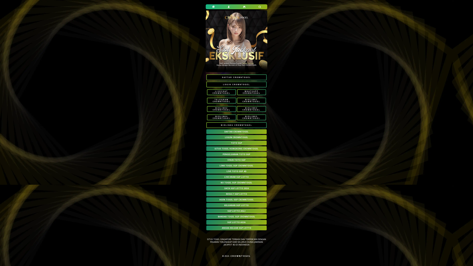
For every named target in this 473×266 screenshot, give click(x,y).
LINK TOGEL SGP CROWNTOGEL (236, 165)
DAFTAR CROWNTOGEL (236, 131)
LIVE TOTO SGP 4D (236, 171)
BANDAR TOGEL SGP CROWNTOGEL (236, 216)
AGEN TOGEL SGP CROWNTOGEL (236, 199)
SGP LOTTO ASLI (236, 211)
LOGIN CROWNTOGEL (236, 137)
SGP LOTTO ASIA (236, 222)
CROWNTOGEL (241, 256)
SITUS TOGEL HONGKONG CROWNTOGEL (236, 148)
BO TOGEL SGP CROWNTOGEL (236, 182)
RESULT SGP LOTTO (236, 194)
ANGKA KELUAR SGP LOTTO (236, 228)
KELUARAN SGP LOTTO (236, 205)
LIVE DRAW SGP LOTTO (236, 177)
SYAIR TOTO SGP (237, 160)
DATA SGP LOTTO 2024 (236, 188)
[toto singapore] (213, 6)
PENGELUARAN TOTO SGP (236, 154)
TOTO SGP (236, 143)
